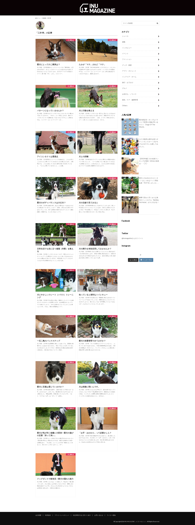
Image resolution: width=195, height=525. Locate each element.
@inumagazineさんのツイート (132, 238)
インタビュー (127, 48)
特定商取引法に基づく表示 (82, 515)
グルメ (124, 88)
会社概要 (38, 515)
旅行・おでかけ (127, 82)
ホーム (39, 18)
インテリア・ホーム (129, 77)
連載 (123, 42)
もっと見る (133, 260)
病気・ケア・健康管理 (130, 100)
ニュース (125, 36)
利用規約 (48, 515)
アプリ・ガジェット (129, 71)
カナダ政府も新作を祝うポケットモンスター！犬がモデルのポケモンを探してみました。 (148, 142)
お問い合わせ (98, 515)
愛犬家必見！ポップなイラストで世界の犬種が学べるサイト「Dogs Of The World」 (148, 123)
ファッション (127, 59)
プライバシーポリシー (62, 515)
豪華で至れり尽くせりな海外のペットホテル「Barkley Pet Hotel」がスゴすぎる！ (149, 200)
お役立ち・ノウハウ (129, 94)
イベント (125, 53)
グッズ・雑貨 (127, 65)
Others (124, 105)
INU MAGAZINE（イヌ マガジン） (135, 521)
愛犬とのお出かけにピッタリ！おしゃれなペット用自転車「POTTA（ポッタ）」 (149, 180)
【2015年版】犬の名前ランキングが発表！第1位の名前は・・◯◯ (149, 161)
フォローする (147, 260)
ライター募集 (111, 515)
